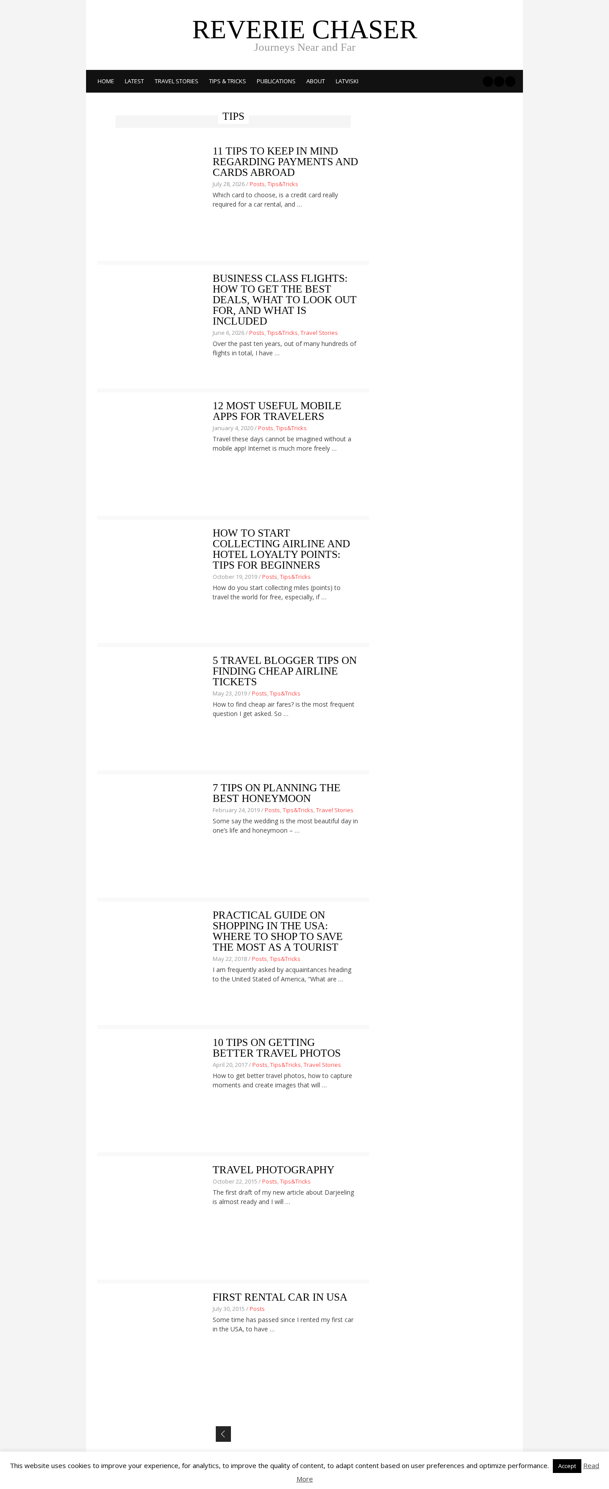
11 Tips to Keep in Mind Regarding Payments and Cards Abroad (285, 161)
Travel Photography (273, 1170)
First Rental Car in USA (280, 1297)
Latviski (347, 81)
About (315, 81)
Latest (134, 81)
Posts (257, 184)
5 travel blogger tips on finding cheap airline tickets (285, 671)
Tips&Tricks (282, 184)
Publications (276, 81)
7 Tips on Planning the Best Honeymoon (277, 793)
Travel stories (176, 81)
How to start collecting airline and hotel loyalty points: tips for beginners (281, 549)
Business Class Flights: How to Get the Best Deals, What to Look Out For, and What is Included (285, 300)
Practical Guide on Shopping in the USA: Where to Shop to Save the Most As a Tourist (278, 931)
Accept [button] (567, 1466)
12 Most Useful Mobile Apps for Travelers (277, 411)
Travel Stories (319, 333)
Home (106, 81)
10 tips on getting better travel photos (277, 1048)
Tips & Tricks (227, 81)
